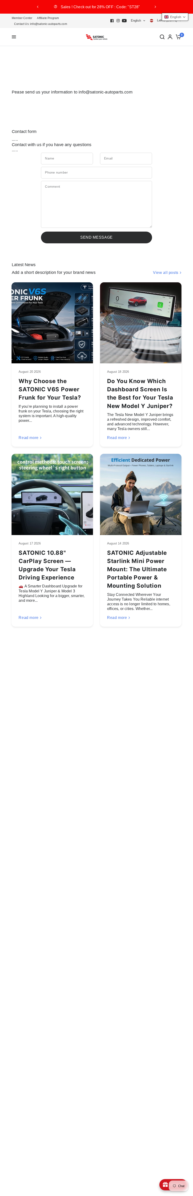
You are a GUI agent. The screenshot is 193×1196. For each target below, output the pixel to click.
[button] (175, 17)
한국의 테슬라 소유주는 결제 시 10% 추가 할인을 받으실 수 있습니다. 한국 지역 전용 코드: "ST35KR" (96, 7)
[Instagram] (118, 21)
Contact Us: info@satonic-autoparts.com (40, 24)
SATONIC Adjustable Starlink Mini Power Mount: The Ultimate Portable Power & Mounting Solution (137, 569)
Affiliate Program (48, 18)
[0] (177, 37)
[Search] (162, 37)
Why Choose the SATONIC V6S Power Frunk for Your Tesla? (50, 389)
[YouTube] (124, 21)
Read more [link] (29, 438)
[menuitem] (23, 18)
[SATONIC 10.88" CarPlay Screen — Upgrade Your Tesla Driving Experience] (52, 494)
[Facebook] (112, 21)
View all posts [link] (165, 273)
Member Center (22, 18)
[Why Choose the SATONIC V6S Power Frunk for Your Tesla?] (52, 323)
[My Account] (170, 37)
